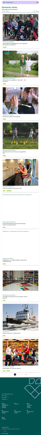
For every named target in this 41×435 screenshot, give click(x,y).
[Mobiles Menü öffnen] (37, 2)
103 (25, 374)
